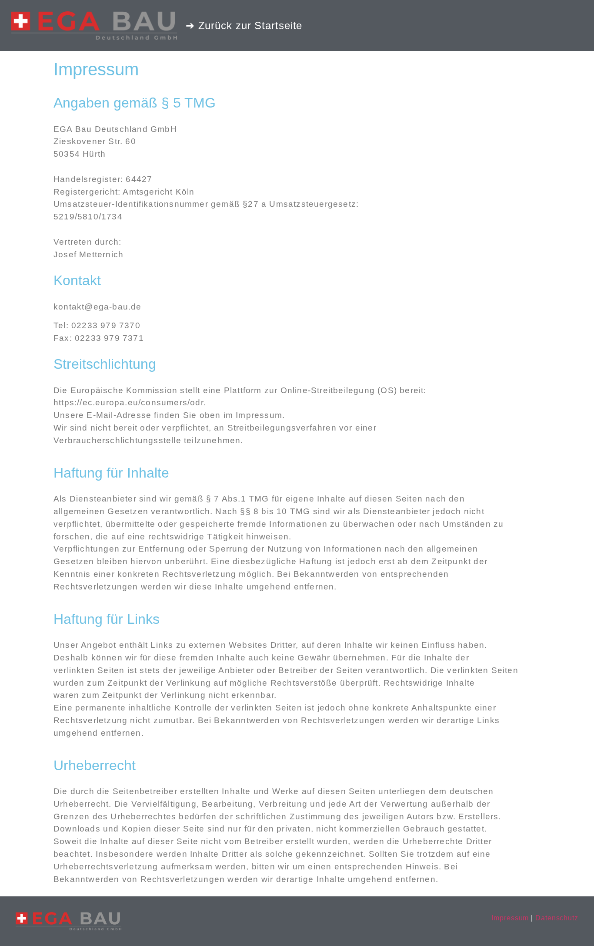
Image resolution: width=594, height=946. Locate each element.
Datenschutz (556, 918)
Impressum (510, 918)
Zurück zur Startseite (250, 25)
